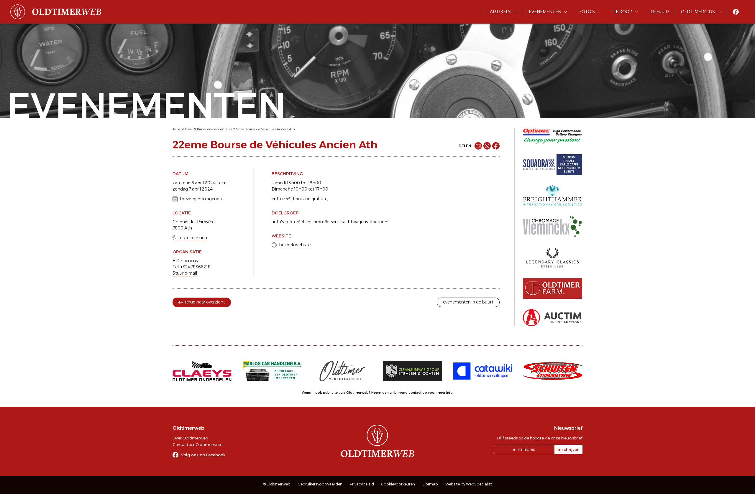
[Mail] (478, 146)
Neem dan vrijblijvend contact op (399, 392)
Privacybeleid (362, 484)
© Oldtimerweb (276, 484)
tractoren (379, 221)
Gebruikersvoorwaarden (320, 484)
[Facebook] (496, 146)
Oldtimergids (698, 11)
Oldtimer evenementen (211, 129)
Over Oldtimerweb (190, 438)
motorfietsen (298, 221)
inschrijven (569, 449)
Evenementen (545, 11)
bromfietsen (325, 221)
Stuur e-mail (185, 273)
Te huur (659, 11)
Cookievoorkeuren (398, 484)
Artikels (500, 11)
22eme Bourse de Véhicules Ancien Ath (264, 129)
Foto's (587, 11)
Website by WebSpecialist (468, 484)
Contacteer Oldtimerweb (197, 444)
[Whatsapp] (487, 146)
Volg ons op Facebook (203, 454)
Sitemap (430, 484)
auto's (278, 221)
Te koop (622, 11)
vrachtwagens (353, 221)
